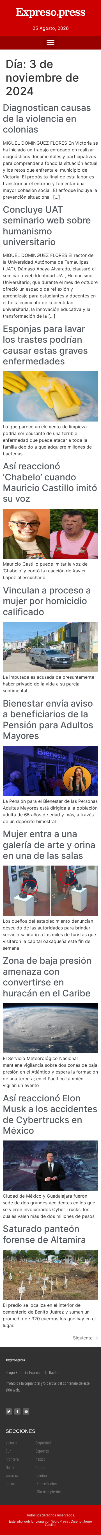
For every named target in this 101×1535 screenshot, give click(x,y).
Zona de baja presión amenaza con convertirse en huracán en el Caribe (47, 976)
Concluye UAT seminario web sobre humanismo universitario (47, 225)
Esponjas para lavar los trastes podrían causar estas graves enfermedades (45, 345)
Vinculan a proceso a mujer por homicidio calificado (47, 601)
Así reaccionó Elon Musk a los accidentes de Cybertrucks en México (50, 1114)
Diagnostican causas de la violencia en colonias (47, 118)
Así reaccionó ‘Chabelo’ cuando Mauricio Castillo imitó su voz (50, 482)
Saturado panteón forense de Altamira (44, 1234)
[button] (50, 42)
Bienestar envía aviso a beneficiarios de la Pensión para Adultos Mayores (48, 719)
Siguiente (85, 1338)
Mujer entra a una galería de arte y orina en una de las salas (49, 844)
